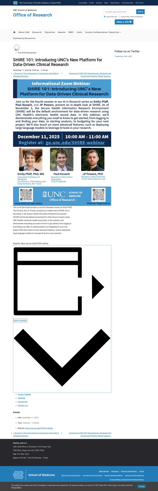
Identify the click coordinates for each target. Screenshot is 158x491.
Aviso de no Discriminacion (134, 475)
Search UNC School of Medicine (132, 17)
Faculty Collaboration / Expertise (102, 32)
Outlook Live (23, 405)
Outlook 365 (23, 402)
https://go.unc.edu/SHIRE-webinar (39, 428)
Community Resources (24, 38)
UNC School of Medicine (25, 10)
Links (79, 32)
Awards (61, 32)
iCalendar (21, 398)
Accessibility (83, 3)
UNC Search (139, 3)
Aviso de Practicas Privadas (92, 475)
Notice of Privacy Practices (71, 475)
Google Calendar (24, 394)
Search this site (111, 17)
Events (91, 3)
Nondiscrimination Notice (113, 475)
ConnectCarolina (127, 3)
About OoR (24, 32)
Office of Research (32, 15)
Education (50, 32)
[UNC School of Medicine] (34, 475)
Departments (114, 3)
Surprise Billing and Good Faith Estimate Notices (127, 479)
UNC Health (104, 471)
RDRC (71, 32)
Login (141, 471)
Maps (106, 3)
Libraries (99, 3)
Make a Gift (123, 21)
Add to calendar (20, 321)
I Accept (141, 486)
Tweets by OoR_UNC (123, 56)
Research (37, 32)
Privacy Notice (16, 487)
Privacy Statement (129, 471)
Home (14, 32)
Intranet (115, 471)
